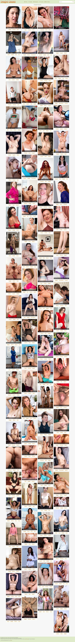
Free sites (41, 1)
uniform (41, 80)
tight (44, 611)
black (40, 586)
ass (19, 54)
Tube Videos (47, 1)
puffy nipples (34, 178)
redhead (14, 104)
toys (31, 531)
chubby (46, 232)
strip (18, 29)
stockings (42, 29)
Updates (30, 1)
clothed (45, 535)
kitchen (31, 292)
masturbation (33, 54)
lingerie (29, 29)
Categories (35, 1)
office (57, 229)
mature (28, 54)
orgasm (9, 230)
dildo (43, 586)
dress (50, 80)
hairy (25, 29)
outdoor (40, 54)
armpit (10, 29)
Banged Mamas (8, 2)
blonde (12, 344)
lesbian (57, 356)
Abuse (11, 640)
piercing (45, 80)
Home (25, 1)
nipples (33, 241)
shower (27, 266)
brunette (14, 29)
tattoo (33, 29)
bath (49, 232)
